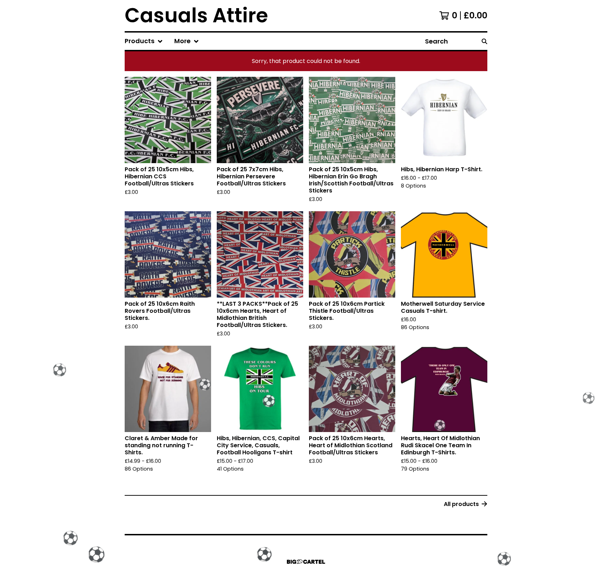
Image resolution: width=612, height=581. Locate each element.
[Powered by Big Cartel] (306, 562)
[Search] (484, 41)
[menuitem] (144, 41)
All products (461, 504)
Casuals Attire (196, 15)
